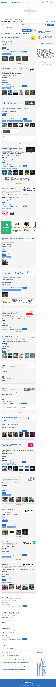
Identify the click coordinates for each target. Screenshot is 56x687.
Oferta (4, 121)
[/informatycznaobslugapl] (3, 202)
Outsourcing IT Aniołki (40, 653)
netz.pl (3, 373)
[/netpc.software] (3, 521)
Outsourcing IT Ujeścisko (41, 670)
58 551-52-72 (4, 371)
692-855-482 (4, 453)
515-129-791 (4, 320)
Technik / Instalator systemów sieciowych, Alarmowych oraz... (30, 301)
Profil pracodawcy (6, 53)
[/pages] (3, 82)
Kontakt (24, 680)
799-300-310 (4, 110)
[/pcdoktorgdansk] (7, 325)
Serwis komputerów (16, 104)
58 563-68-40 (4, 246)
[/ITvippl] (3, 115)
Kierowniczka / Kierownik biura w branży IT (14, 301)
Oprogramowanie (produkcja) (17, 479)
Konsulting (20, 598)
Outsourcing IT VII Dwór (41, 671)
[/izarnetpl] (3, 399)
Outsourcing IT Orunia (40, 664)
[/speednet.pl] (5, 576)
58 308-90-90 (9, 281)
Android (30, 683)
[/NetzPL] (3, 377)
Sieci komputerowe (21, 70)
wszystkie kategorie (45, 43)
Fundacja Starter (23, 155)
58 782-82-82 (4, 634)
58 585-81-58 (15, 197)
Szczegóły (19, 51)
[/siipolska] (5, 490)
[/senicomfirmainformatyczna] (3, 348)
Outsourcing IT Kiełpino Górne (42, 656)
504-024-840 (4, 281)
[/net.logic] (7, 82)
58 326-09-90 (9, 453)
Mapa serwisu (28, 680)
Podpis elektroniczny (21, 339)
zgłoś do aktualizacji (6, 604)
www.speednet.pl (5, 572)
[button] (35, 227)
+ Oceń (24, 51)
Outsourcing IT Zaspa (40, 674)
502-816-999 (9, 617)
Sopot (27, 33)
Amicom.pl (4, 619)
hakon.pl (4, 44)
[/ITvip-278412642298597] (3, 162)
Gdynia (23, 33)
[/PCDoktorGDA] (3, 325)
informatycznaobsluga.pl (7, 199)
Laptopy (14, 367)
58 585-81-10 (9, 394)
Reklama (12, 680)
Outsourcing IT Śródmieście (41, 669)
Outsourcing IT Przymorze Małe (42, 666)
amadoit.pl (4, 549)
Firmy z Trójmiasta (15, 2)
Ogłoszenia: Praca (18, 121)
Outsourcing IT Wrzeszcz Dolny (42, 672)
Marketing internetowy (41, 32)
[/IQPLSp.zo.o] (3, 458)
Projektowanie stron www (6, 567)
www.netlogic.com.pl (6, 78)
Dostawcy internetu (14, 447)
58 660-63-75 (10, 246)
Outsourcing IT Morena (41, 660)
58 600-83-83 (4, 571)
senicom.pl (4, 344)
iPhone (34, 683)
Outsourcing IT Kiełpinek (41, 655)
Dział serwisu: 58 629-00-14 (24, 42)
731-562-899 (4, 548)
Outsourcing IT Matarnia (41, 659)
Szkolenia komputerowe (21, 106)
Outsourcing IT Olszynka (41, 663)
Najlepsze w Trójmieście (6, 228)
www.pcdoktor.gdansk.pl (7, 321)
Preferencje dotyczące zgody (46, 680)
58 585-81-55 (4, 197)
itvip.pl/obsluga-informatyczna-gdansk (10, 159)
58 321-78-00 (4, 485)
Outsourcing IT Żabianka (41, 675)
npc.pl (3, 517)
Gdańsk (9, 27)
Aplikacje (4, 512)
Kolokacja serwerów (29, 152)
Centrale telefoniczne (5, 339)
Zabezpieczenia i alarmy (17, 71)
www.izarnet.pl (5, 396)
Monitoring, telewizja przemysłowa (8, 72)
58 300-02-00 (4, 425)
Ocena (9, 51)
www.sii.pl (4, 487)
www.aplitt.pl (4, 635)
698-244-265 (4, 394)
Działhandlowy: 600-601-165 (7, 42)
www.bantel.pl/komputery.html (8, 427)
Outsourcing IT (25, 38)
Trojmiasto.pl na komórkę (36, 680)
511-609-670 (4, 343)
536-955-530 (4, 617)
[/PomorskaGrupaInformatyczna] (3, 251)
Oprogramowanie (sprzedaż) (17, 38)
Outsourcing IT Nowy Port (41, 661)
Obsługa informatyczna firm (7, 38)
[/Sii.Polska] (3, 490)
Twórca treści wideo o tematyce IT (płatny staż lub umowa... (15, 131)
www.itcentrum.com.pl (7, 282)
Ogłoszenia (10, 121)
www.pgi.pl (4, 247)
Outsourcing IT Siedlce (40, 667)
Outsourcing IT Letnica (40, 658)
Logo (9, 680)
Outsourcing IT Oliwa (40, 662)
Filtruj (43, 24)
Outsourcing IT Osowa (40, 665)
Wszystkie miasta (5, 33)
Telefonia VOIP (40, 40)
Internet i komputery (44, 29)
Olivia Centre (4, 484)
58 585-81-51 (10, 197)
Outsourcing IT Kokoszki (41, 657)
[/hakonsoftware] (3, 48)
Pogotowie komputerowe (12, 106)
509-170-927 (16, 42)
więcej (10, 49)
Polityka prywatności (18, 680)
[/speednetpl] (3, 576)
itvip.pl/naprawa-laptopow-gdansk (9, 111)
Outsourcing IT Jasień (40, 654)
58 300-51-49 (4, 516)
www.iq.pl (4, 454)
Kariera (6, 680)
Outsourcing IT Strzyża (40, 668)
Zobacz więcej (18, 63)
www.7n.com (4, 602)
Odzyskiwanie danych (26, 316)
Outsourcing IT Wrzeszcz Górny (42, 673)
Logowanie (28, 682)
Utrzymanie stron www (6, 447)
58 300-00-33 (4, 77)
